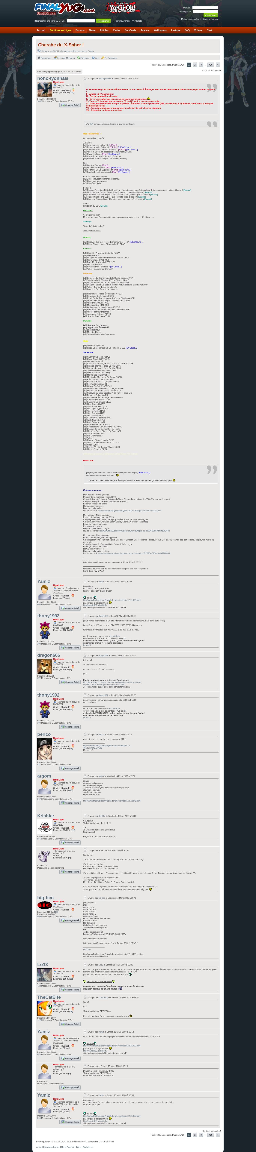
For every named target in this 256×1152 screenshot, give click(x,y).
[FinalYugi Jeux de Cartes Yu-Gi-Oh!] (87, 14)
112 (73, 830)
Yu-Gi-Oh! (54, 51)
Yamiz (43, 581)
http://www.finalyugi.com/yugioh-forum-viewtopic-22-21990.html (111, 600)
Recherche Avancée (121, 21)
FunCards (130, 30)
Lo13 (42, 964)
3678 (39, 799)
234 (71, 92)
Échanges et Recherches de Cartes (77, 51)
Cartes (116, 30)
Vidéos (198, 30)
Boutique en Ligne (60, 30)
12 (71, 630)
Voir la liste (137, 21)
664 (39, 604)
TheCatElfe (49, 997)
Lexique (175, 30)
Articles (104, 30)
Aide (97, 58)
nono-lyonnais (52, 78)
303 (39, 644)
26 (71, 1011)
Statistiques (88, 1147)
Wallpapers (160, 30)
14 (71, 748)
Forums (80, 30)
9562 (39, 839)
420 (210, 65)
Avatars (145, 30)
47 (71, 790)
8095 (39, 916)
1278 (39, 1020)
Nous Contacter (68, 1147)
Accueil (41, 30)
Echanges (85, 58)
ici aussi (87, 645)
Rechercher (46, 58)
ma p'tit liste (114, 636)
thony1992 (48, 615)
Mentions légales (52, 1147)
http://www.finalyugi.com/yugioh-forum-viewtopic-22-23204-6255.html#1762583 (134, 531)
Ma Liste (87, 949)
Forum (44, 51)
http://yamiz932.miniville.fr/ (95, 605)
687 (39, 764)
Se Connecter (111, 58)
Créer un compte (210, 19)
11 (71, 979)
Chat (209, 30)
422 (39, 986)
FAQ (187, 30)
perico (44, 734)
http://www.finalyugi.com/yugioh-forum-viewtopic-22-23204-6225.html (129, 510)
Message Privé (72, 105)
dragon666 (48, 655)
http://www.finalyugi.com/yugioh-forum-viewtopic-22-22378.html (111, 801)
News (92, 30)
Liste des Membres (66, 58)
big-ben (45, 897)
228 (56, 912)
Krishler (45, 815)
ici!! (125, 638)
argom (44, 775)
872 (39, 678)
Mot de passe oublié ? (191, 19)
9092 (39, 101)
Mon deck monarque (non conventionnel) (105, 684)
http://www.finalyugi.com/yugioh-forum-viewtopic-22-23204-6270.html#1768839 (134, 553)
